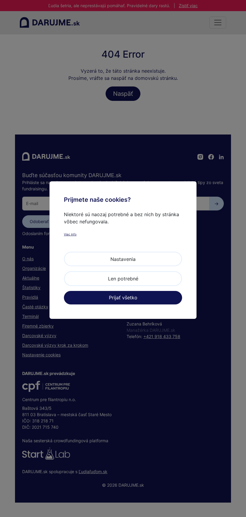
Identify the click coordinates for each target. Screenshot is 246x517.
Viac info (70, 234)
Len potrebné (123, 279)
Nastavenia (123, 259)
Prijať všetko (123, 298)
